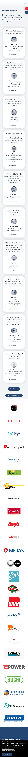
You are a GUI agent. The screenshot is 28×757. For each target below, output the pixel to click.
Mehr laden (13, 388)
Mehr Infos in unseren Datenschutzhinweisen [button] (8, 749)
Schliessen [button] (7, 754)
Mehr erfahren (13, 54)
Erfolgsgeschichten (13, 395)
